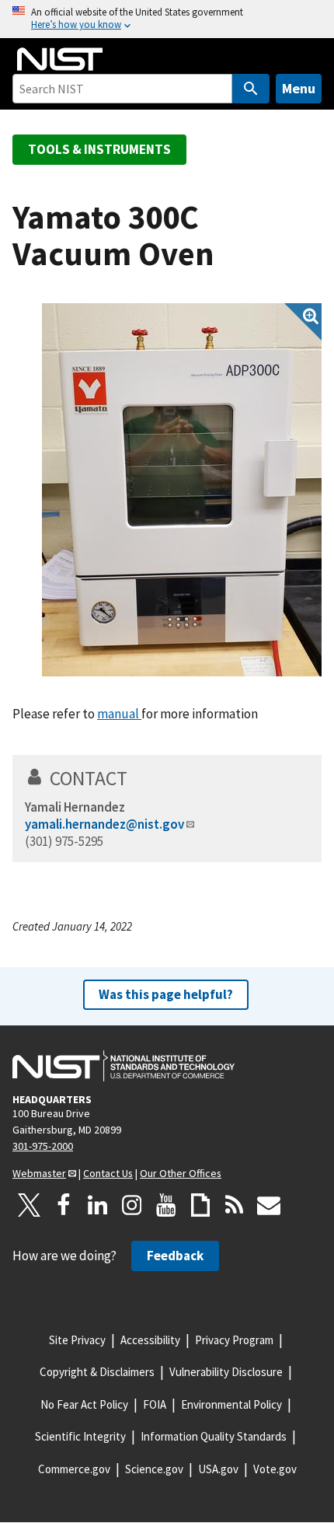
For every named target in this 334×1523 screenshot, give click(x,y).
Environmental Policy (231, 1404)
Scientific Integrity (80, 1436)
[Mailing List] (269, 1205)
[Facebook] (64, 1205)
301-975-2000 (42, 1146)
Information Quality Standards (214, 1436)
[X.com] (29, 1205)
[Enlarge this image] (182, 489)
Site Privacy (77, 1340)
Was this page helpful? (166, 994)
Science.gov (154, 1469)
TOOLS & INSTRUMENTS (99, 149)
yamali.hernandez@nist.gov (104, 824)
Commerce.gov (74, 1469)
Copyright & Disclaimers (97, 1371)
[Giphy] (200, 1205)
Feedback (175, 1255)
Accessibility (150, 1340)
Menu (298, 88)
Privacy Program (234, 1340)
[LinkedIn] (98, 1205)
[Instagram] (132, 1205)
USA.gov (218, 1469)
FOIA (154, 1404)
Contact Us (108, 1173)
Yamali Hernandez (75, 807)
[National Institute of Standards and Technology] (123, 1065)
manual (119, 713)
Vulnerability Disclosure (226, 1371)
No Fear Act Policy (84, 1404)
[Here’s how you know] (167, 19)
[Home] (60, 59)
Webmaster (39, 1173)
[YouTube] (166, 1205)
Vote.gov (275, 1469)
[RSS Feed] (234, 1205)
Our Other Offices (180, 1173)
